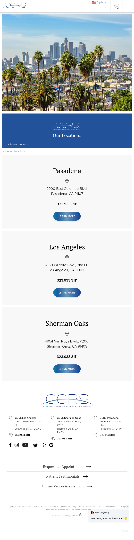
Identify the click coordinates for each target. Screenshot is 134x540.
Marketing (66, 515)
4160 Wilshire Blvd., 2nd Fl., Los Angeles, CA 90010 (67, 267)
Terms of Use (83, 506)
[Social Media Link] (10, 445)
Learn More (67, 216)
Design (54, 515)
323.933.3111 (67, 204)
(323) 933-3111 (116, 6)
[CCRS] (14, 6)
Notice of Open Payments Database (76, 509)
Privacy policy (70, 506)
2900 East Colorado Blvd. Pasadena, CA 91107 (67, 191)
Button (128, 6)
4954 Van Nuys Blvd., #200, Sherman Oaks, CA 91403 (67, 344)
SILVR (75, 515)
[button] (125, 530)
